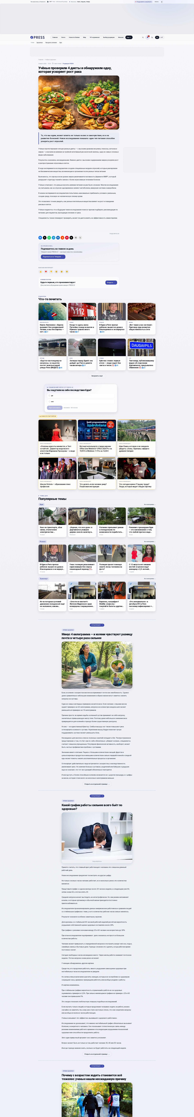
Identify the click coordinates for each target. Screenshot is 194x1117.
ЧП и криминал (95, 37)
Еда (61, 42)
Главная (55, 37)
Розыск (42, 541)
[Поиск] (143, 37)
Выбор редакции (108, 37)
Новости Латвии (74, 37)
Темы (32, 42)
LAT (161, 37)
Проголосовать (54, 408)
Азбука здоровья (50, 59)
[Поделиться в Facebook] (40, 237)
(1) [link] (113, 365)
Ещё (128, 37)
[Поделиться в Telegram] (53, 237)
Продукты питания (51, 42)
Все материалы (150, 504)
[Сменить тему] (152, 37)
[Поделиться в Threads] (71, 237)
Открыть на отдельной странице (97, 784)
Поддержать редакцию (143, 2)
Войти (156, 1)
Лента (63, 37)
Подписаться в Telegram (53, 257)
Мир (84, 37)
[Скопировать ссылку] (80, 237)
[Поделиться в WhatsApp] (49, 237)
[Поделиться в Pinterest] (67, 237)
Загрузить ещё (97, 376)
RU (157, 37)
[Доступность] (161, 1)
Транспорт (44, 578)
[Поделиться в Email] (76, 237)
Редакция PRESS (68, 63)
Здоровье (40, 42)
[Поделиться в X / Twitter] (44, 237)
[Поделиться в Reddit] (62, 237)
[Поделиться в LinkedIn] (58, 237)
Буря (41, 504)
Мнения (120, 37)
